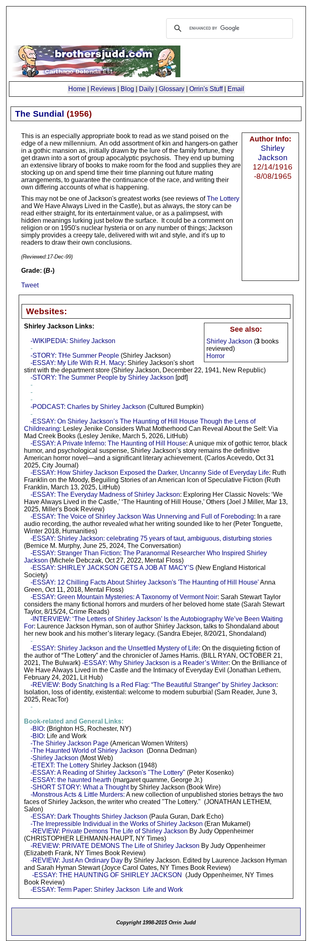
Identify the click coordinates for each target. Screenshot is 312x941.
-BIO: (37, 728)
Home (77, 88)
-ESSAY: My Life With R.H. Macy (77, 362)
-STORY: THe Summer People (74, 355)
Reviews (103, 88)
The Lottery (223, 198)
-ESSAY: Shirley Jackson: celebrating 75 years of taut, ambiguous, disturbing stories (151, 538)
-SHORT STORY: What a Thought (79, 787)
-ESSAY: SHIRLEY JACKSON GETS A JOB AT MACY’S (112, 567)
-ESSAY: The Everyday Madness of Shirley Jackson (105, 494)
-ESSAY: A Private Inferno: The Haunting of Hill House (108, 443)
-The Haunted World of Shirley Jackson (86, 750)
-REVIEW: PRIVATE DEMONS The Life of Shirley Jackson (114, 845)
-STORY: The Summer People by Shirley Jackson (102, 377)
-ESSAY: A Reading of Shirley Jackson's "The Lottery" (107, 772)
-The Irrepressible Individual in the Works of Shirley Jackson (116, 823)
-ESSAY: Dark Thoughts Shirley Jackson (88, 816)
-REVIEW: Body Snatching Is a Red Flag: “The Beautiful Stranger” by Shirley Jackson (153, 684)
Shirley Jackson (273, 152)
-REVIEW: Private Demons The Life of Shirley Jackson (109, 831)
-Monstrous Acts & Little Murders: (77, 794)
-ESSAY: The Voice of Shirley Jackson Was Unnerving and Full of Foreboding (142, 516)
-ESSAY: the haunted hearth (70, 779)
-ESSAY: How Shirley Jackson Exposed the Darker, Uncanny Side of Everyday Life (149, 472)
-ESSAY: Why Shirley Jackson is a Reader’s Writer (155, 662)
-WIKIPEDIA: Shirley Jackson (72, 340)
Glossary (171, 88)
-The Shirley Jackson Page (69, 743)
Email (236, 88)
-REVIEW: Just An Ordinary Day (76, 860)
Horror (215, 355)
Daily (146, 88)
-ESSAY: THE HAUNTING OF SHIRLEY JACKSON (107, 874)
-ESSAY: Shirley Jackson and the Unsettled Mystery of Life (114, 648)
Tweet (30, 285)
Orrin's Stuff (206, 88)
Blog (127, 88)
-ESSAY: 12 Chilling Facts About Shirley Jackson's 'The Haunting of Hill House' (144, 582)
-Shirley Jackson (54, 757)
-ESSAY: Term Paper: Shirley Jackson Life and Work (106, 889)
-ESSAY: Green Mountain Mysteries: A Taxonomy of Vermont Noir (123, 596)
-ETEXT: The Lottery (59, 765)
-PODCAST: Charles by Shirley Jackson (88, 406)
